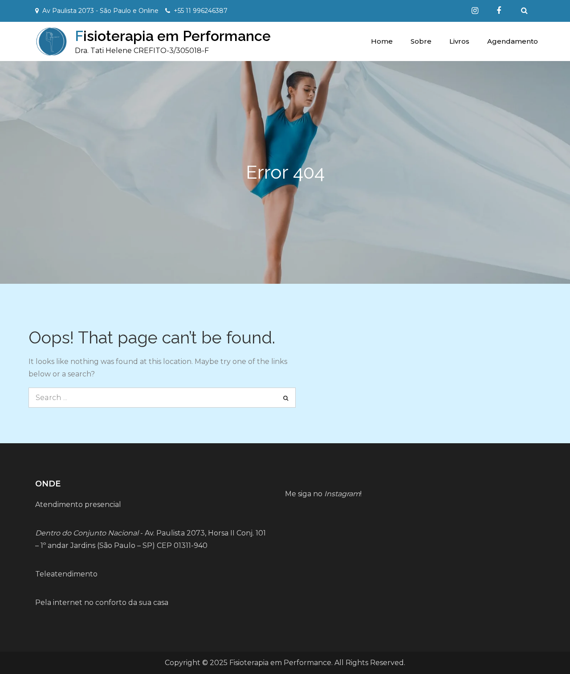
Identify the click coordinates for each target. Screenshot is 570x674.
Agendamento (512, 41)
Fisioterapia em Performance (173, 36)
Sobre (421, 41)
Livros (459, 41)
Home (382, 41)
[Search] (286, 398)
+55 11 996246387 (201, 11)
